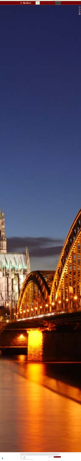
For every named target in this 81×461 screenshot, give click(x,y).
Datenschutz (57, 0)
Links (52, 0)
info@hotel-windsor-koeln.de (36, 0)
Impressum (54, 0)
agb (59, 0)
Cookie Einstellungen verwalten (23, 459)
